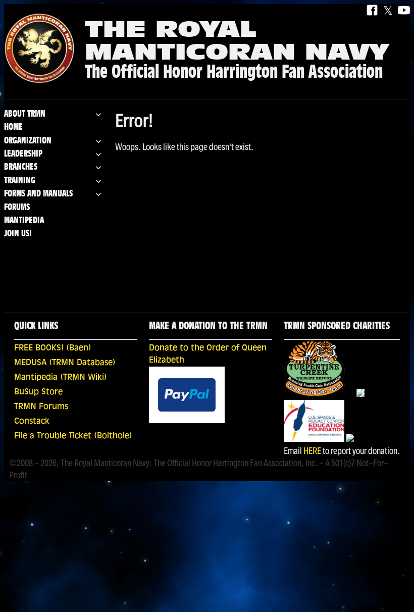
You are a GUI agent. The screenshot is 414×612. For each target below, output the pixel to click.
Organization (27, 141)
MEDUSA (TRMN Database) (65, 363)
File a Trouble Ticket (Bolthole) (73, 436)
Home (13, 127)
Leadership (23, 154)
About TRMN (24, 114)
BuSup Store (38, 392)
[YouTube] (404, 11)
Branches (20, 167)
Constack (31, 422)
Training (19, 181)
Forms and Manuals (38, 194)
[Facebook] (372, 11)
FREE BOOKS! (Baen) (52, 348)
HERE (312, 450)
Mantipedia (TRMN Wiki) (60, 378)
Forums (17, 207)
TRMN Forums (41, 407)
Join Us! (18, 234)
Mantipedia (24, 221)
